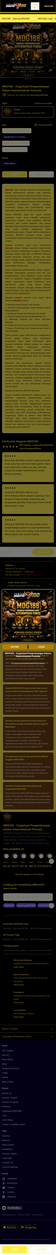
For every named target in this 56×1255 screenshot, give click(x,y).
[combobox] (35, 6)
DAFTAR (41, 1249)
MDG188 (6, 18)
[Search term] (35, 6)
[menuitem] (6, 18)
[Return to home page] (16, 6)
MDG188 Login (45, 18)
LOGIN (14, 1249)
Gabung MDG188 (24, 18)
